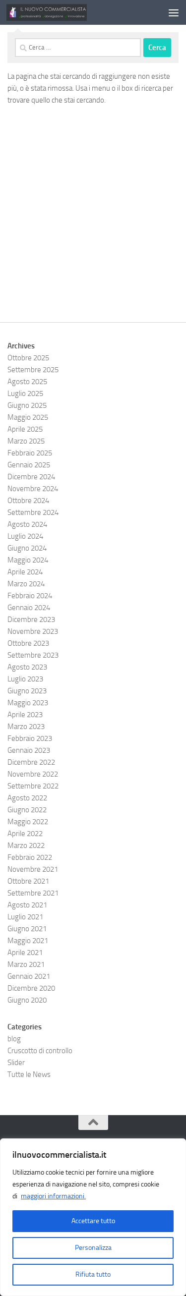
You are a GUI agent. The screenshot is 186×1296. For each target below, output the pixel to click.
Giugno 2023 (27, 690)
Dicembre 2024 (31, 476)
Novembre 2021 (32, 869)
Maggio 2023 (27, 702)
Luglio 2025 (25, 393)
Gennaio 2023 (28, 750)
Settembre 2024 (33, 512)
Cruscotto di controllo (39, 1050)
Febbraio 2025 (29, 453)
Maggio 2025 (27, 417)
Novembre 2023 (32, 631)
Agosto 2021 (27, 905)
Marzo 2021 (26, 964)
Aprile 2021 (25, 952)
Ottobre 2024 (28, 500)
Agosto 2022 (27, 797)
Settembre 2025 (33, 369)
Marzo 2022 (26, 845)
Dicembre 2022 (31, 762)
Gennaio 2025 (28, 464)
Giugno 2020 (27, 1000)
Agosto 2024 (27, 524)
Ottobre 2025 (28, 357)
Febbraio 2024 (29, 595)
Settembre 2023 (33, 655)
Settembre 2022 (33, 786)
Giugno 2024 (27, 548)
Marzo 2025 (26, 441)
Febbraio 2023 (29, 738)
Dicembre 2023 (31, 619)
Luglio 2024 (25, 536)
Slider (16, 1062)
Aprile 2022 (25, 833)
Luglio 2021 (25, 916)
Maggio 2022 (27, 821)
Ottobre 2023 (28, 643)
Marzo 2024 (26, 583)
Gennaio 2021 (28, 976)
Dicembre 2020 (31, 988)
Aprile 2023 (25, 714)
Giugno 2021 (27, 928)
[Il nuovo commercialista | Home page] (60, 12)
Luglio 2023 (25, 679)
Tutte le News (29, 1074)
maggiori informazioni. (53, 1196)
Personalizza (93, 1247)
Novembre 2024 (32, 488)
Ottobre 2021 (28, 881)
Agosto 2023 (27, 667)
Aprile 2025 (25, 429)
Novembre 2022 (32, 774)
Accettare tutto (93, 1221)
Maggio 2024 (27, 560)
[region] (93, 1217)
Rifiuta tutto (93, 1274)
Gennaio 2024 (28, 607)
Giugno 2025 (27, 405)
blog (14, 1038)
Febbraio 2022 (29, 857)
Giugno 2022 (27, 809)
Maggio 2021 (27, 940)
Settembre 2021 (33, 893)
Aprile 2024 (25, 571)
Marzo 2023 (26, 726)
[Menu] (173, 12)
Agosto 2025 (27, 381)
